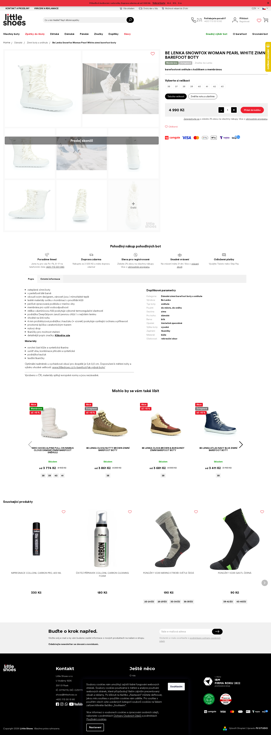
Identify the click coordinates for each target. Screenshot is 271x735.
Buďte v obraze (57, 704)
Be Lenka (166, 300)
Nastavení (95, 727)
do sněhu (177, 307)
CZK (254, 8)
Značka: (203, 63)
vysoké (165, 327)
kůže (163, 335)
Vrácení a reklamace (46, 8)
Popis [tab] (31, 279)
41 (62, 475)
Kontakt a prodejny (17, 8)
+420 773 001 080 (55, 267)
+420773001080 (67, 704)
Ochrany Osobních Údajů (128, 715)
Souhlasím (176, 686)
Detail (166, 565)
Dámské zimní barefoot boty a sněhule (181, 296)
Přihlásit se (217, 631)
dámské (165, 315)
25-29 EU (162, 601)
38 (43, 475)
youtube (76, 704)
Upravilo (257, 728)
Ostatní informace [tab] (50, 279)
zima (163, 311)
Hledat (130, 20)
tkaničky (165, 331)
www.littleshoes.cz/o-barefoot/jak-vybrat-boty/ (78, 367)
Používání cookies (96, 719)
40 (56, 475)
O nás (133, 675)
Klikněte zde (62, 335)
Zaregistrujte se (191, 119)
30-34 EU (175, 601)
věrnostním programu (256, 119)
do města (166, 307)
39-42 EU (228, 601)
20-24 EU (149, 601)
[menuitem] (11, 34)
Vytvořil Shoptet (237, 728)
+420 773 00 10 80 (65, 699)
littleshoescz (61, 704)
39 (49, 475)
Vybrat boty (159, 3)
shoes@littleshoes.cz (66, 694)
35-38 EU (188, 601)
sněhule (165, 304)
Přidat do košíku (252, 110)
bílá (163, 319)
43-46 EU (241, 601)
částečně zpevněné (171, 323)
